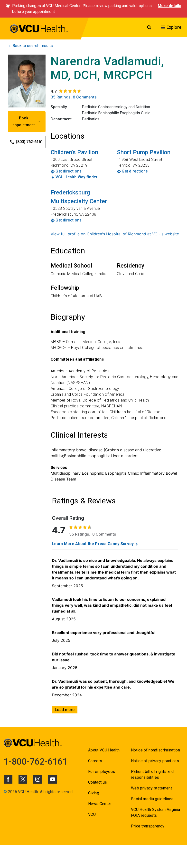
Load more (65, 709)
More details (169, 5)
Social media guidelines (152, 799)
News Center (99, 803)
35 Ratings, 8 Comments (74, 97)
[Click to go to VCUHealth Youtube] (52, 779)
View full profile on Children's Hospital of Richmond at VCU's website (115, 233)
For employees (101, 771)
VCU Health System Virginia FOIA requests (155, 812)
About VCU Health (104, 750)
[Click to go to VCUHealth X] (23, 779)
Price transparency (147, 826)
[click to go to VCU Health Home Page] (39, 29)
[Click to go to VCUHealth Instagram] (37, 779)
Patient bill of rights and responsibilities (152, 774)
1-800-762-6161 (35, 762)
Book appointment (23, 121)
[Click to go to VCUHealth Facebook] (8, 779)
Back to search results (32, 45)
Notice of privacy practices (155, 761)
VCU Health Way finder (76, 177)
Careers (95, 761)
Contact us (97, 782)
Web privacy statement (151, 788)
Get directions (69, 171)
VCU (92, 814)
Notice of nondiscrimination (155, 750)
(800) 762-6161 (29, 141)
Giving (93, 793)
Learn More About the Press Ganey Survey (93, 543)
